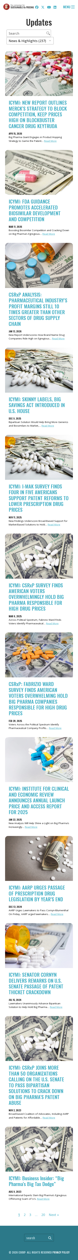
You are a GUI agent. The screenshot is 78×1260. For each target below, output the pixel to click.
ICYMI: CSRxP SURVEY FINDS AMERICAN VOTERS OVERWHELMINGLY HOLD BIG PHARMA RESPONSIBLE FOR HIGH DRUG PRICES (36, 597)
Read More (50, 141)
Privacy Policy (60, 1252)
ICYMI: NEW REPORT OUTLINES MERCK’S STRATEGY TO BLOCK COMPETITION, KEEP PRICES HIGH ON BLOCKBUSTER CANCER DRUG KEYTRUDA (38, 114)
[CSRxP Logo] (18, 7)
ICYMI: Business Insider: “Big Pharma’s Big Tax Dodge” (36, 1180)
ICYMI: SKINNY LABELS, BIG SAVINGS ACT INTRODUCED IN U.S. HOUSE (37, 405)
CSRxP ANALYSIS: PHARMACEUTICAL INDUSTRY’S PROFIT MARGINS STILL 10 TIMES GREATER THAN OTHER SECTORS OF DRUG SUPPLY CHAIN (38, 309)
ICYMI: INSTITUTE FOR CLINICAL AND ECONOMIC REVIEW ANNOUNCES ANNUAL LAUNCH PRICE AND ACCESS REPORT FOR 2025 (39, 800)
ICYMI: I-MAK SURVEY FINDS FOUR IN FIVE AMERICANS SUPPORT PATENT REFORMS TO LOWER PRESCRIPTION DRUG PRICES (39, 498)
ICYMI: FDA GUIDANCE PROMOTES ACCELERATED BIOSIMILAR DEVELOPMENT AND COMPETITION (35, 210)
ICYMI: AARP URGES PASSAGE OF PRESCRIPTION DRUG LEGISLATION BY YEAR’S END (37, 893)
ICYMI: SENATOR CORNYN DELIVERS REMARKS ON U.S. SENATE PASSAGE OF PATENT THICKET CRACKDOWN (36, 983)
